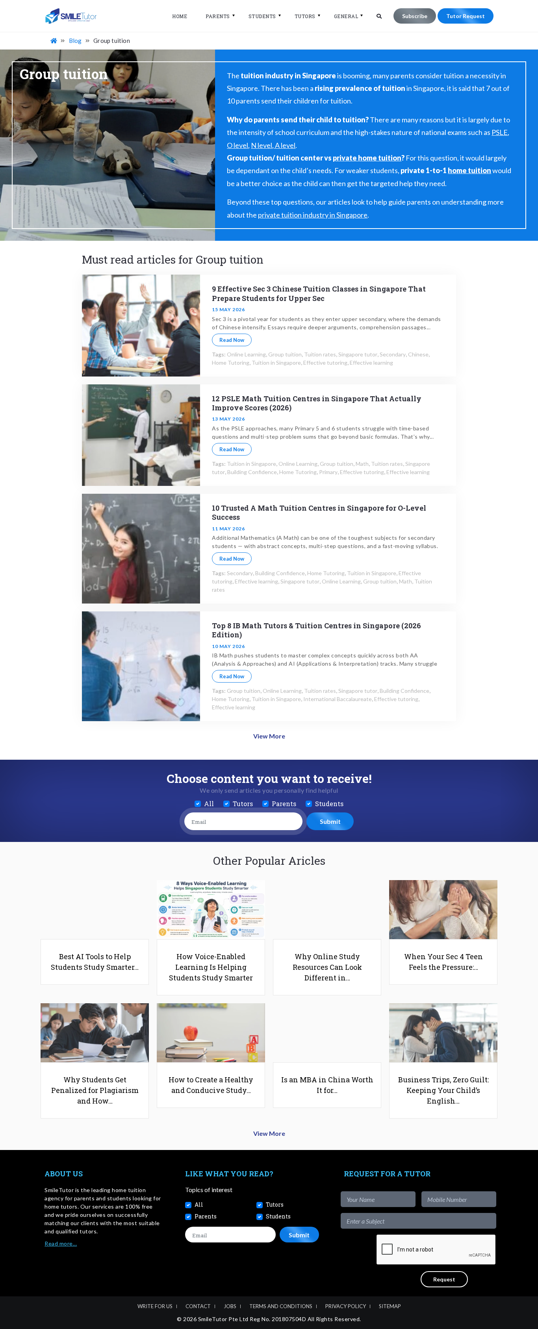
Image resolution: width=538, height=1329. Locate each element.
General (346, 16)
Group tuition (285, 354)
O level (237, 145)
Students (262, 16)
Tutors (305, 16)
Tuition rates (320, 354)
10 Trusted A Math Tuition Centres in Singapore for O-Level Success (319, 512)
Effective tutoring (325, 362)
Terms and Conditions (280, 1306)
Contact (198, 1306)
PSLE (500, 132)
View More (269, 736)
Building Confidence (252, 472)
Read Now (231, 340)
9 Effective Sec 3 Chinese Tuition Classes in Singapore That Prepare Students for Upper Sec (319, 293)
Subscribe (414, 16)
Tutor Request (465, 16)
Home (179, 16)
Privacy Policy (345, 1306)
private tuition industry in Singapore (312, 214)
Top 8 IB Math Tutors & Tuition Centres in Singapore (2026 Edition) (316, 630)
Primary (328, 472)
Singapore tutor (357, 354)
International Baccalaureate (337, 699)
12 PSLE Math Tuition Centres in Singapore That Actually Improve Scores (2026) (316, 403)
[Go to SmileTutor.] (54, 40)
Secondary (393, 354)
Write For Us (155, 1306)
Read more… (61, 1243)
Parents (218, 16)
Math (362, 463)
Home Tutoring (230, 362)
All (209, 803)
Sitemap (390, 1306)
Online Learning (246, 354)
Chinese (418, 354)
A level (284, 145)
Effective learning (371, 362)
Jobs (230, 1306)
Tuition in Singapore (276, 362)
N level (261, 145)
